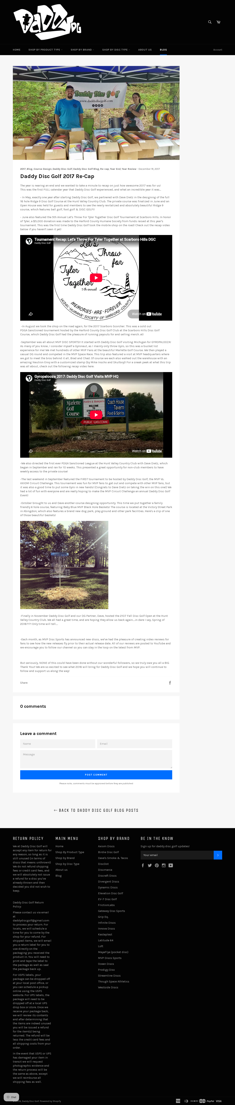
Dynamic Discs (108, 887)
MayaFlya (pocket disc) (113, 952)
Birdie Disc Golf (108, 852)
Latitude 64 (105, 940)
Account (217, 49)
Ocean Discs (106, 964)
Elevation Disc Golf (110, 893)
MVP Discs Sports (110, 958)
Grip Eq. (103, 917)
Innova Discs (106, 928)
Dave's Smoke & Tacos (113, 858)
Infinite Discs (107, 922)
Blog (163, 49)
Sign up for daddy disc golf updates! (165, 846)
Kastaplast (105, 934)
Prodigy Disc (106, 969)
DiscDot (103, 864)
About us (145, 49)
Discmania (105, 869)
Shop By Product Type (44, 49)
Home (16, 49)
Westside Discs (108, 987)
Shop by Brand (82, 49)
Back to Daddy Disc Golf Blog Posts (98, 810)
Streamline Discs (109, 975)
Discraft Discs (107, 875)
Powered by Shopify (50, 1101)
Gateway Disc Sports (111, 911)
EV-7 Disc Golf (107, 899)
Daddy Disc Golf (30, 1101)
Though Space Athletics (113, 981)
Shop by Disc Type (115, 49)
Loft (100, 946)
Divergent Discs (108, 881)
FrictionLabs (106, 905)
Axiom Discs (106, 846)
